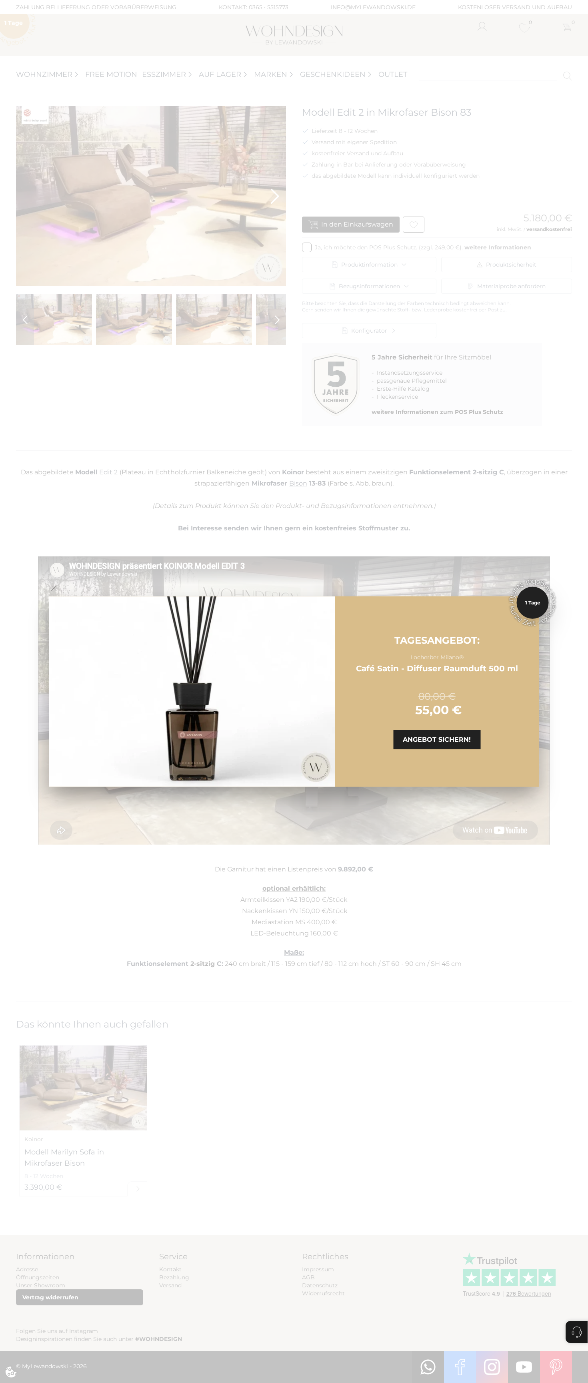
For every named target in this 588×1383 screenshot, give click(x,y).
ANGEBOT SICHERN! (437, 739)
